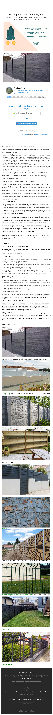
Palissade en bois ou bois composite (26, 702)
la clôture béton (6, 427)
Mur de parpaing (5, 495)
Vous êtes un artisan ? (44, 134)
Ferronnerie (26, 688)
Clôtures (26, 687)
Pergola (26, 690)
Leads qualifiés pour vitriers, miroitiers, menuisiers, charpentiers (26, 681)
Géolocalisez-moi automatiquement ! (27, 123)
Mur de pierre (5, 528)
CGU (22, 134)
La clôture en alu (6, 393)
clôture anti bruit (8, 561)
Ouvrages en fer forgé (26, 703)
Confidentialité (25, 134)
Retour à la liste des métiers (27, 130)
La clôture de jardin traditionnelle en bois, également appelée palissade (18, 358)
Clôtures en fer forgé (7, 664)
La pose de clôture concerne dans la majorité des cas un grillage (17, 594)
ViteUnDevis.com (37, 134)
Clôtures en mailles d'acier (8, 629)
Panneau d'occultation (7, 460)
